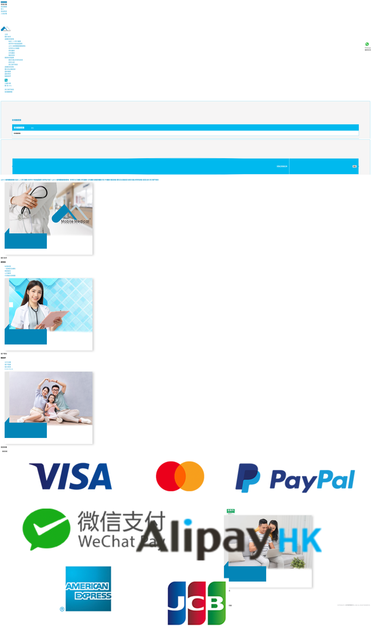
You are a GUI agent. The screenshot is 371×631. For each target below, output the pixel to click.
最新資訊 (8, 74)
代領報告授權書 (10, 275)
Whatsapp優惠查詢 (368, 49)
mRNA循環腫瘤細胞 (8, 180)
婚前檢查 (12, 55)
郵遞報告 (8, 271)
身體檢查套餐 (9, 39)
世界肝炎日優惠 (14, 48)
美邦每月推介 (46, 180)
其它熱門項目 (13, 64)
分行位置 (8, 362)
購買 (354, 166)
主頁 (6, 34)
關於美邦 (8, 37)
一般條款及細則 (10, 268)
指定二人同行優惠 (15, 41)
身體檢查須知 (9, 67)
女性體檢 (12, 53)
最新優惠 (8, 71)
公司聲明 (8, 273)
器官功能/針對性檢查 (16, 60)
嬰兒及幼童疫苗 (10, 69)
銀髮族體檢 (98, 180)
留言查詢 (8, 367)
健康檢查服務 (9, 57)
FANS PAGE (9, 369)
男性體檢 (12, 50)
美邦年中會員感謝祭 (15, 44)
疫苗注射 (12, 62)
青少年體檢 (106, 180)
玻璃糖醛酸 (8, 92)
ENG (10, 86)
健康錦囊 (4, 2)
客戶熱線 (8, 364)
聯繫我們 (8, 76)
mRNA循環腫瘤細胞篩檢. (17, 46)
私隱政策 (8, 266)
